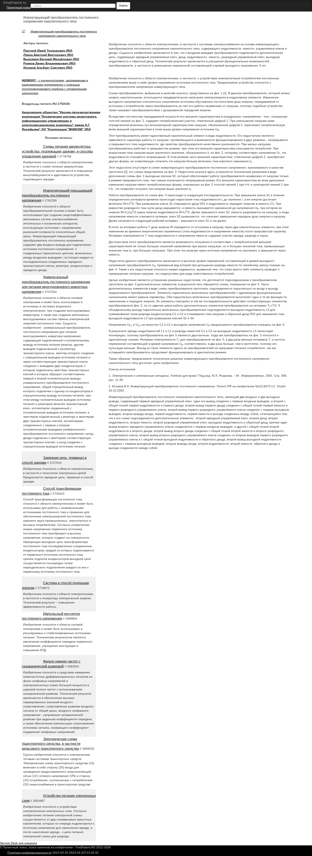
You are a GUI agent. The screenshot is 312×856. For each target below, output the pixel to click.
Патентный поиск (19, 7)
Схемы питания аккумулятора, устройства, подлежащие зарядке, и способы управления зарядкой (57, 151)
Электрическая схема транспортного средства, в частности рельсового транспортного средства (51, 744)
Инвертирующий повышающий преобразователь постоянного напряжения (57, 195)
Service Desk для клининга (18, 843)
